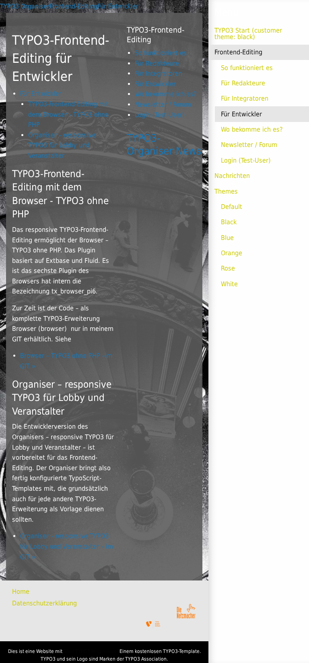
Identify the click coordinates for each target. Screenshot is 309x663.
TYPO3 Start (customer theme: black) (248, 34)
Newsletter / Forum (249, 145)
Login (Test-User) (246, 160)
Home (20, 591)
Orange (231, 253)
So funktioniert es (247, 68)
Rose (228, 268)
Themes (226, 191)
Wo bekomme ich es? (252, 129)
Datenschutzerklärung (44, 603)
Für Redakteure (243, 83)
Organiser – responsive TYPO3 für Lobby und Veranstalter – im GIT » (66, 546)
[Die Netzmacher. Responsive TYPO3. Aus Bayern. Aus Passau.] (186, 609)
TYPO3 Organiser (24, 6)
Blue (227, 238)
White (229, 284)
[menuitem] (27, 592)
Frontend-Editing (238, 52)
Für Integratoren (244, 98)
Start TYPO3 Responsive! (91, 651)
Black (229, 222)
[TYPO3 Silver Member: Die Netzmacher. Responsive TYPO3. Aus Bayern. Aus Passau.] (153, 624)
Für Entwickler (241, 114)
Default (231, 207)
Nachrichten (232, 176)
